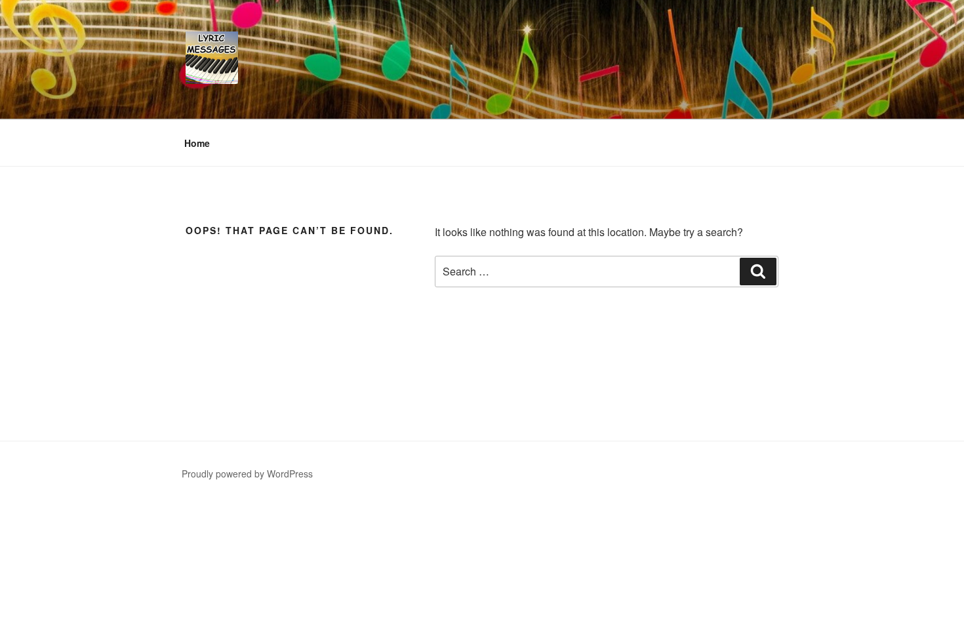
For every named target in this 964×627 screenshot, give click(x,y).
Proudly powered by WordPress (247, 473)
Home (197, 143)
